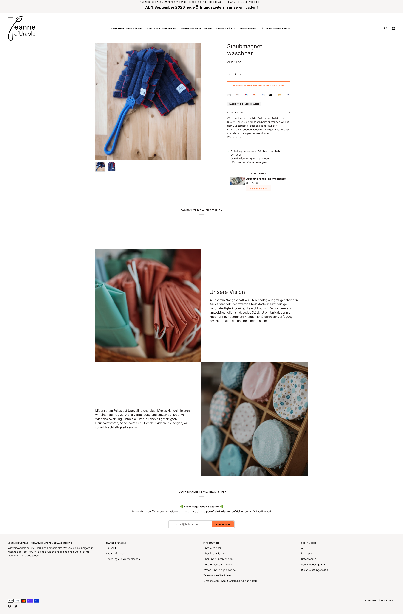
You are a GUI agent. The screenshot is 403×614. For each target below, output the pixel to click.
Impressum (307, 553)
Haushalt (111, 548)
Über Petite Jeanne (214, 553)
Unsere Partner (212, 548)
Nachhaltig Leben (116, 553)
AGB (303, 548)
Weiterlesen (234, 137)
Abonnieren (222, 524)
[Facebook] (9, 606)
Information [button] (211, 543)
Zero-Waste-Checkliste (217, 575)
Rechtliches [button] (309, 543)
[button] (127, 28)
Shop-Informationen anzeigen (249, 162)
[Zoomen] (101, 154)
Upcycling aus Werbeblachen (123, 559)
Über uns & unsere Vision (218, 559)
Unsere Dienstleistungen (217, 564)
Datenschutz (308, 559)
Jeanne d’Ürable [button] (116, 543)
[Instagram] (15, 606)
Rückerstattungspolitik (314, 570)
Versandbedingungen (313, 564)
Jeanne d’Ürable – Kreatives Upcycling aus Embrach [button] (41, 543)
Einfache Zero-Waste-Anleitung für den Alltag (230, 580)
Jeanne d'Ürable (378, 600)
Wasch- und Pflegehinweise (244, 104)
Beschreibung (235, 112)
